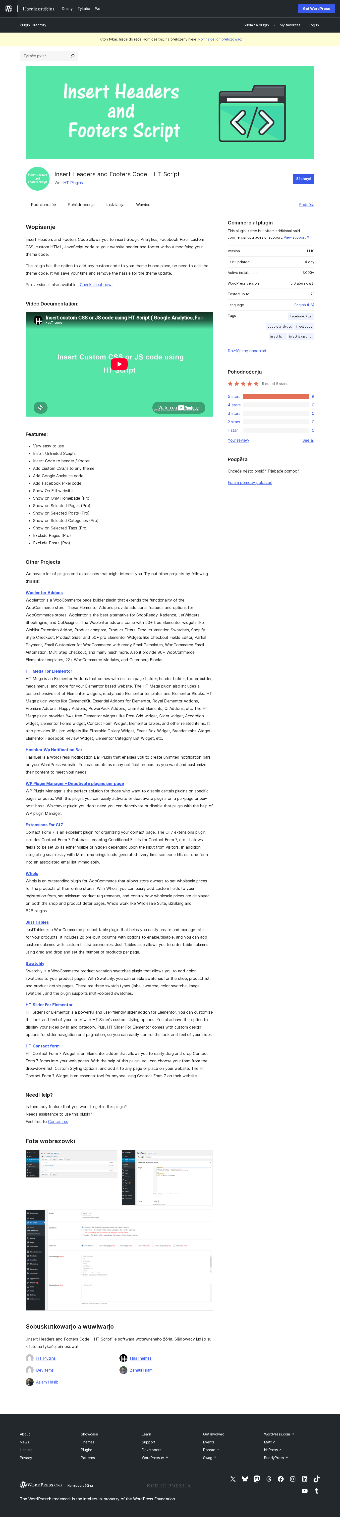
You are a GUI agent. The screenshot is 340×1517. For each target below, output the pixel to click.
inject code (304, 326)
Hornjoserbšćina (80, 1485)
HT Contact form (42, 1045)
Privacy (26, 1458)
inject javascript (300, 336)
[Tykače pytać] (73, 56)
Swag (210, 1458)
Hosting (26, 1450)
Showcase (89, 1434)
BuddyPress (276, 1458)
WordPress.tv (155, 1458)
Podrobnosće (43, 204)
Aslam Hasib (47, 1382)
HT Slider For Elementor (49, 1004)
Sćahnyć (303, 178)
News (24, 1442)
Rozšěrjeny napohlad (247, 350)
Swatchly (35, 963)
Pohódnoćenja (81, 204)
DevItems (45, 1370)
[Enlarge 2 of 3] (206, 1156)
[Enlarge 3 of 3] (206, 1216)
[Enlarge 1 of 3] (110, 1156)
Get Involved (214, 1434)
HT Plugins (73, 182)
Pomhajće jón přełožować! (220, 39)
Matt (270, 1442)
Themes (87, 1442)
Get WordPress (316, 8)
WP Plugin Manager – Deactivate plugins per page (75, 783)
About (25, 1434)
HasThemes (141, 1358)
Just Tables (37, 922)
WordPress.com (279, 1434)
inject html (277, 336)
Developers (151, 1450)
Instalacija (115, 204)
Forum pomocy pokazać (250, 482)
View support (295, 237)
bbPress (273, 1450)
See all (308, 440)
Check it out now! (96, 284)
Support (148, 1442)
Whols (32, 873)
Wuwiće (143, 204)
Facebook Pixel (301, 316)
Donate (211, 1450)
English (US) (304, 305)
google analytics (280, 326)
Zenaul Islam (141, 1370)
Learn (146, 1434)
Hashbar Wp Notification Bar (54, 749)
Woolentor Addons (44, 592)
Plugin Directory (33, 25)
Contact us (58, 1121)
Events (208, 1442)
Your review (238, 440)
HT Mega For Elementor (49, 671)
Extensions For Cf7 (44, 824)
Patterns (88, 1458)
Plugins (87, 1450)
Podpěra (306, 204)
